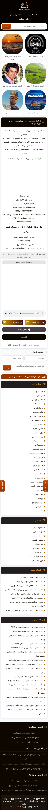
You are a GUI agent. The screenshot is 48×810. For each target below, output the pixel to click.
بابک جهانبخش (37, 449)
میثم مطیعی (38, 548)
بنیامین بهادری (37, 502)
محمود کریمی (38, 528)
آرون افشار (39, 433)
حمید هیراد (38, 404)
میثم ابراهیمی (37, 420)
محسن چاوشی (37, 400)
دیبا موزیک (40, 254)
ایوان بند (39, 498)
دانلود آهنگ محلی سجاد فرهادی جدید (28, 581)
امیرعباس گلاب (37, 486)
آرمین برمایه (38, 428)
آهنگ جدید (33, 14)
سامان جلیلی (38, 412)
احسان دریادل (38, 465)
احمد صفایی (38, 469)
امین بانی (39, 490)
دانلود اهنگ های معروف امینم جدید (29, 676)
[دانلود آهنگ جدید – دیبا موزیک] (24, 6)
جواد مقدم (39, 552)
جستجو (6, 26)
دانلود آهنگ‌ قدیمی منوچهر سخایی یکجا (27, 631)
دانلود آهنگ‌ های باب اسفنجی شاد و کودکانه (26, 660)
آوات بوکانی (39, 461)
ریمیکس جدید (34, 345)
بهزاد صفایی (38, 424)
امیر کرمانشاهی (37, 560)
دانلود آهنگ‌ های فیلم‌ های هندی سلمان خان (25, 685)
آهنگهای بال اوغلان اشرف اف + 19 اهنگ (27, 598)
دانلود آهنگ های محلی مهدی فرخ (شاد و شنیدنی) (23, 590)
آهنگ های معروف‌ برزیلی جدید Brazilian (27, 648)
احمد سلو (39, 391)
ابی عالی (40, 396)
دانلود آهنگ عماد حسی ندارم (32, 577)
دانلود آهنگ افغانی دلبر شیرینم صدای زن (27, 586)
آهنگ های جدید (36, 482)
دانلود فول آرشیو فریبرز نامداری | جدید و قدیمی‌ (24, 705)
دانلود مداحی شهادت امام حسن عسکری (24, 785)
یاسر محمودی (38, 441)
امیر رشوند (39, 478)
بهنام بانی (39, 506)
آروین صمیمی (37, 437)
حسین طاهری (37, 540)
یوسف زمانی (38, 408)
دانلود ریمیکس (16, 14)
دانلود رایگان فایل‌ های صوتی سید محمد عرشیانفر (23, 664)
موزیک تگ (39, 511)
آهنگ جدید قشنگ (36, 453)
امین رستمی (38, 494)
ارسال (7, 368)
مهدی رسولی (38, 532)
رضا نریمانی (39, 544)
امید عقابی (39, 474)
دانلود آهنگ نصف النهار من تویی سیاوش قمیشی (24, 610)
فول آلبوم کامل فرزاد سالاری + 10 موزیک (27, 594)
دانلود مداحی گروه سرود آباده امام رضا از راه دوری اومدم (24, 790)
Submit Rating (24, 241)
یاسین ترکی (39, 445)
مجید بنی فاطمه (36, 536)
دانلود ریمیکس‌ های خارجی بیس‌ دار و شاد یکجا (24, 768)
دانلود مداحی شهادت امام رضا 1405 (24, 781)
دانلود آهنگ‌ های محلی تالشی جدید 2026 (27, 627)
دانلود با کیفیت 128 (11, 322)
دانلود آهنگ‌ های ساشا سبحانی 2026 (29, 644)
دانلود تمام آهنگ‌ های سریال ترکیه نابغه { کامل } (24, 681)
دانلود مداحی (24, 19)
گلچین (24, 337)
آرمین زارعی (38, 457)
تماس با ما (15, 806)
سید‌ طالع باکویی (36, 556)
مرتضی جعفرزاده (36, 416)
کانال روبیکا (22, 329)
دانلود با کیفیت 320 (33, 322)
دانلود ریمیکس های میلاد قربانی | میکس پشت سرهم (24, 764)
